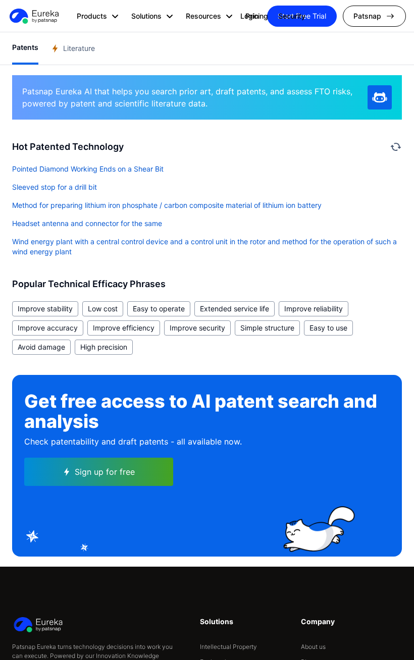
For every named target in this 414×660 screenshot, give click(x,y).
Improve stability (45, 308)
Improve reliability (313, 308)
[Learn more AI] (380, 97)
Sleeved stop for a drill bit (54, 187)
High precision (103, 347)
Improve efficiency (123, 327)
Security (291, 16)
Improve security (197, 327)
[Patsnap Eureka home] (33, 16)
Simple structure (267, 327)
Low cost (103, 308)
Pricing (256, 16)
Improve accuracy (48, 327)
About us (313, 646)
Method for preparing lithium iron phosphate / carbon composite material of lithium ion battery (167, 205)
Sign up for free (105, 472)
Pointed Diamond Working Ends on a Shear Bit (88, 168)
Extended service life (234, 308)
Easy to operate (159, 308)
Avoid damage (41, 347)
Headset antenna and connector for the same (87, 223)
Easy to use (328, 327)
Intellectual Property (228, 646)
